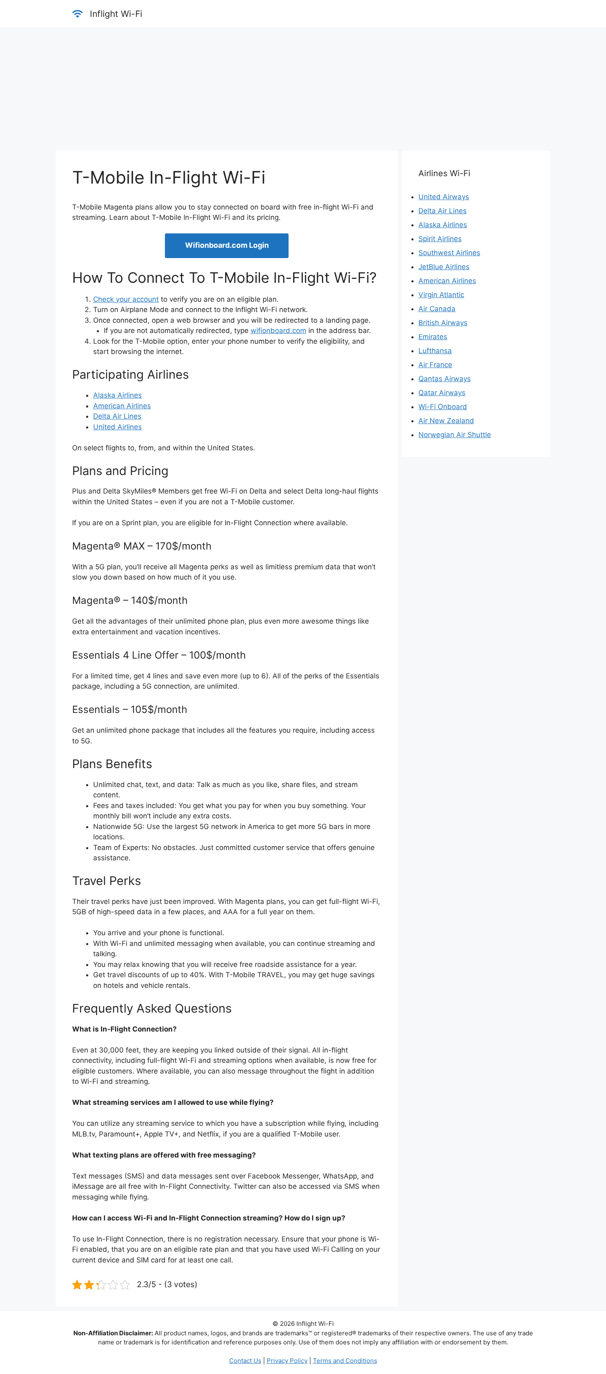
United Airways (443, 197)
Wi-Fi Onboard (442, 407)
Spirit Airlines (440, 239)
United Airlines (117, 427)
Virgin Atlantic (441, 295)
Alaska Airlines (117, 395)
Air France (435, 365)
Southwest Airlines (449, 253)
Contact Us (245, 1361)
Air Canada (437, 309)
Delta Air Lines (117, 416)
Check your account (126, 299)
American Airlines (122, 406)
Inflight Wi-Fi (116, 14)
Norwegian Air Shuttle (454, 435)
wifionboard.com (278, 330)
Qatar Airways (441, 393)
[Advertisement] (303, 89)
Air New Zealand (446, 421)
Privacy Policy (287, 1361)
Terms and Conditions (345, 1361)
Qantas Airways (444, 379)
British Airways (442, 323)
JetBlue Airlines (444, 267)
